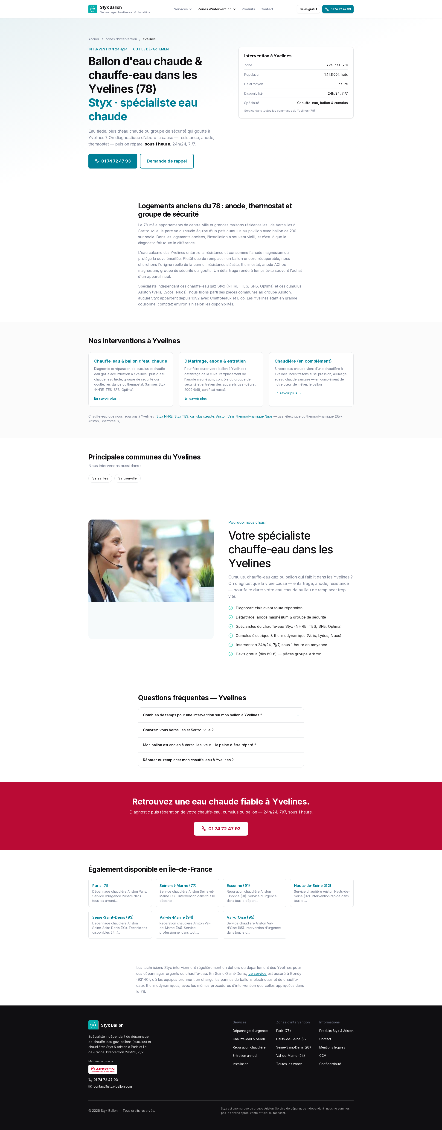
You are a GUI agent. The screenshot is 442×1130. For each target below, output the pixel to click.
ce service (257, 973)
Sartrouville (127, 478)
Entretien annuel (245, 1055)
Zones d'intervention (215, 9)
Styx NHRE (165, 416)
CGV (322, 1055)
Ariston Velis (225, 416)
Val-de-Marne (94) (290, 1055)
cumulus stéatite (202, 416)
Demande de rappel (167, 161)
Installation (240, 1064)
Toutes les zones (289, 1064)
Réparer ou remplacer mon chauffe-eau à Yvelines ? (221, 760)
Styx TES (181, 416)
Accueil (93, 39)
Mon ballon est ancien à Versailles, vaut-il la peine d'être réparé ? (221, 745)
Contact (267, 9)
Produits (248, 9)
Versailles (100, 478)
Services (181, 9)
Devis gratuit (308, 9)
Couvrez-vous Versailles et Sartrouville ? (221, 730)
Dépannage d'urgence (250, 1031)
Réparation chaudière (249, 1047)
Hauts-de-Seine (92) (292, 1039)
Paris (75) (283, 1031)
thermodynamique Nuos (254, 416)
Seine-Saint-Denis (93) (293, 1047)
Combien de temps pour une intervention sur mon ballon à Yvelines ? (221, 715)
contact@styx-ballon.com (112, 1086)
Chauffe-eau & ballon (249, 1039)
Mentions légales (332, 1047)
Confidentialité (330, 1064)
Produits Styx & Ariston (336, 1031)
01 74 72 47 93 (341, 9)
